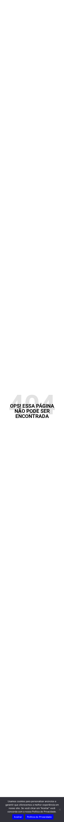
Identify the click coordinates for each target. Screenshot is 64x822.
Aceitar (18, 817)
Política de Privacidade (39, 817)
